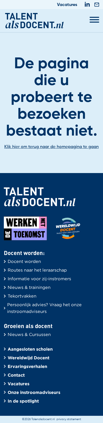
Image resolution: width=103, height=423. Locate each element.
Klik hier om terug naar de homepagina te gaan (51, 147)
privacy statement (69, 419)
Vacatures (67, 5)
